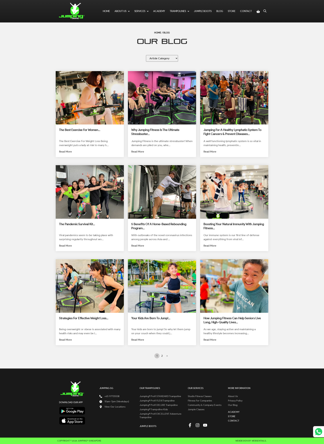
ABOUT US (120, 11)
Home (106, 11)
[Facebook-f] (190, 425)
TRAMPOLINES (178, 11)
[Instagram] (197, 425)
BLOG (219, 11)
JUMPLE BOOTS (203, 11)
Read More (65, 151)
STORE (231, 11)
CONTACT (246, 11)
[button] (122, 11)
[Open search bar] (265, 10)
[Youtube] (205, 425)
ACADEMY (159, 11)
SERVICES (139, 11)
